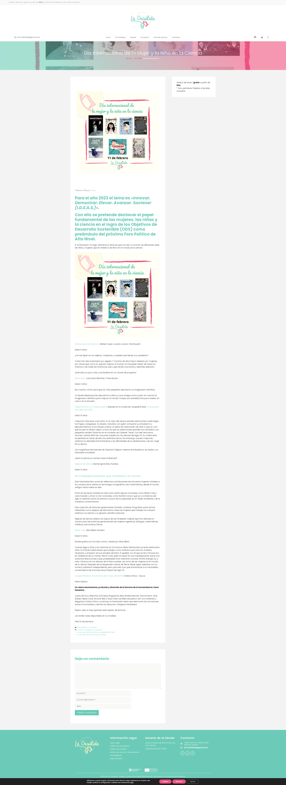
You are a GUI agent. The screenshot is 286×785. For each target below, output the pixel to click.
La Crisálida (138, 58)
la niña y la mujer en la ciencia (89, 630)
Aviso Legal (115, 743)
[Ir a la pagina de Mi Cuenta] (255, 37)
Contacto (176, 37)
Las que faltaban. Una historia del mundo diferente (99, 576)
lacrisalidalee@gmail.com (28, 37)
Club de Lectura (160, 37)
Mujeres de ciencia (83, 464)
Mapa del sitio (116, 758)
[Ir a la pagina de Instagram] (182, 753)
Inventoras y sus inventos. (87, 344)
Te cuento (144, 37)
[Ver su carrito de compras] (262, 37)
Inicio (108, 37)
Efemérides (82, 627)
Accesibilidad (116, 755)
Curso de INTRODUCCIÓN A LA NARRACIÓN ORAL (96, 632)
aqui (132, 782)
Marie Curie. (80, 530)
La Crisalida (120, 37)
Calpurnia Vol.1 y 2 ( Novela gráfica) (91, 406)
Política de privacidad (119, 746)
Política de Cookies (118, 749)
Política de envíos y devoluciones (124, 752)
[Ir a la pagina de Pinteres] (193, 753)
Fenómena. (80, 378)
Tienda (133, 37)
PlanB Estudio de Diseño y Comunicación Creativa (163, 776)
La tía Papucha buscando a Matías (91, 635)
